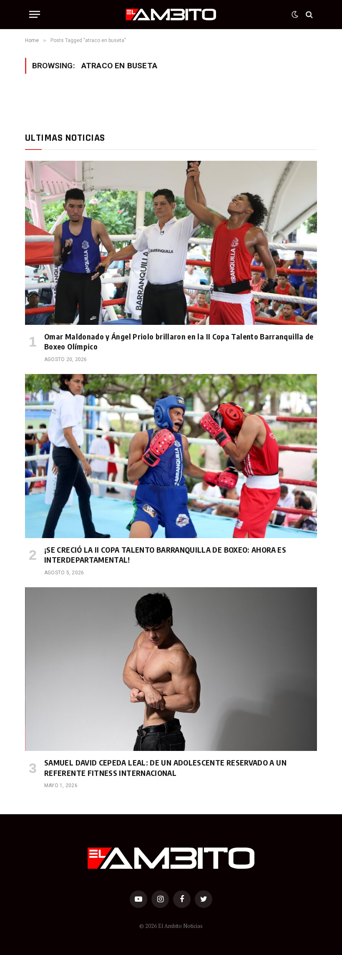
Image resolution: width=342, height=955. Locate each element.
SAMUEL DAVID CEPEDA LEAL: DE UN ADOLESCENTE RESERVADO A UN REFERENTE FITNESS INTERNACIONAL (165, 767)
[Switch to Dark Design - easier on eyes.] (294, 14)
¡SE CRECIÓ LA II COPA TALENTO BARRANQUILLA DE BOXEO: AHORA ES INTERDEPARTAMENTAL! (165, 554)
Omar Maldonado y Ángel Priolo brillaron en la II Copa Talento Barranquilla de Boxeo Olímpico (179, 341)
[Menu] (34, 14)
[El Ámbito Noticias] (171, 14)
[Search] (308, 14)
